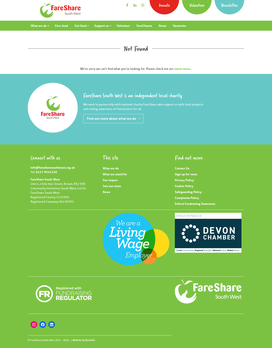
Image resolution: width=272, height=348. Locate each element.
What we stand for (115, 174)
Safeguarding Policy (188, 192)
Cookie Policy (184, 186)
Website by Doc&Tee (84, 340)
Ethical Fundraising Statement (195, 204)
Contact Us (182, 168)
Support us (101, 26)
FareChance (144, 26)
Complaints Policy (187, 198)
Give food (61, 26)
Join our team (112, 186)
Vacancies (179, 26)
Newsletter (229, 5)
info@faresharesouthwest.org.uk (53, 167)
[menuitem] (39, 26)
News (162, 26)
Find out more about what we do (111, 118)
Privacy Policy (184, 180)
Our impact (110, 180)
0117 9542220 (46, 172)
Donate (164, 5)
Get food (80, 26)
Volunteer (196, 5)
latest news (182, 69)
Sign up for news (186, 174)
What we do (39, 26)
